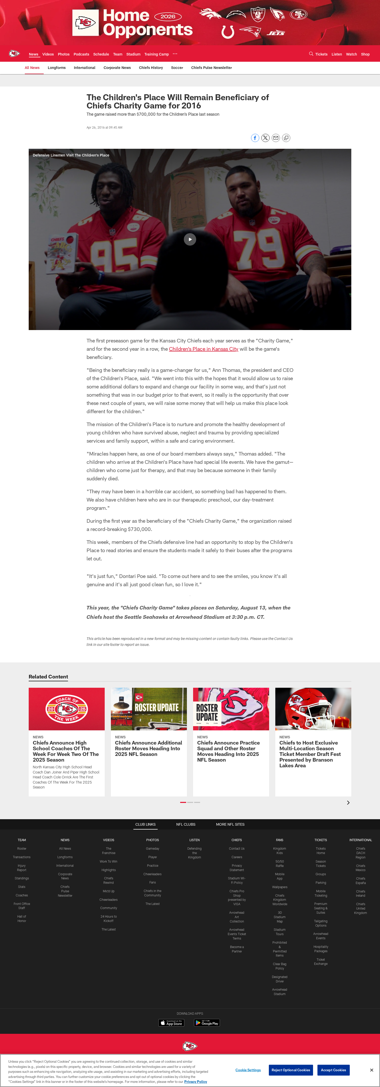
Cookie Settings (248, 1070)
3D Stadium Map (280, 917)
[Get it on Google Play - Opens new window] (207, 1025)
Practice (152, 865)
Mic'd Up (109, 891)
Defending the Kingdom (194, 853)
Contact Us (237, 848)
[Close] (371, 1070)
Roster (21, 848)
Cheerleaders (109, 899)
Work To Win (108, 861)
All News (65, 848)
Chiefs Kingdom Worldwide (279, 900)
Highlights (109, 870)
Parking (321, 882)
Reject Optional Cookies (291, 1070)
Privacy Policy (195, 1082)
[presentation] (349, 803)
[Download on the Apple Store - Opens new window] (171, 1023)
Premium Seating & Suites (321, 908)
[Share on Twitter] (265, 140)
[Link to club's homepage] (14, 53)
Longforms (65, 857)
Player (152, 857)
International (65, 865)
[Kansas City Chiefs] (190, 1047)
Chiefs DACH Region (361, 853)
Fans (152, 882)
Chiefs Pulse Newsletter (65, 891)
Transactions (22, 857)
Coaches (22, 895)
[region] (190, 1070)
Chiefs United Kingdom (360, 908)
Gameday (152, 848)
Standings (22, 878)
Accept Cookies (333, 1070)
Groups (321, 874)
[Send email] (276, 140)
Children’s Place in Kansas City (203, 349)
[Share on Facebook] (255, 140)
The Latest (109, 929)
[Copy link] (286, 138)
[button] (190, 239)
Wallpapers (279, 887)
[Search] (311, 53)
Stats (21, 886)
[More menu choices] (175, 54)
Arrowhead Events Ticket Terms (237, 934)
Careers (237, 857)
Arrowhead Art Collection (236, 917)
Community (108, 908)
